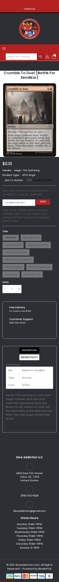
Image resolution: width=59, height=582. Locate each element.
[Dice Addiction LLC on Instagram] (29, 3)
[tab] (29, 350)
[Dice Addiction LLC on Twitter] (23, 3)
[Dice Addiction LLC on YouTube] (35, 3)
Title (5, 231)
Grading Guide (42, 180)
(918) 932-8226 (29, 495)
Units (5, 282)
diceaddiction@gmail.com (29, 511)
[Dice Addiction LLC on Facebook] (17, 3)
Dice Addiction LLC (29, 457)
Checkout (29, 8)
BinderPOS (45, 568)
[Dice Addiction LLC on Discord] (41, 3)
